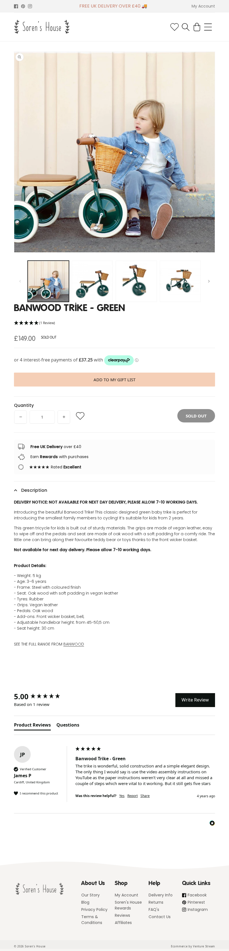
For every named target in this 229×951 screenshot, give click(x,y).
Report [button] (132, 796)
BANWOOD (73, 644)
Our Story (90, 895)
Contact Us (160, 917)
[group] (43, 696)
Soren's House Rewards (128, 905)
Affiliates (123, 922)
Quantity (24, 405)
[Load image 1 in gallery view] (48, 281)
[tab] (32, 726)
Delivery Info (161, 895)
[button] (186, 27)
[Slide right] (209, 281)
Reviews (122, 915)
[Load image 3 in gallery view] (136, 281)
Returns (156, 902)
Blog (85, 902)
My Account (126, 895)
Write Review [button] (195, 700)
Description (34, 490)
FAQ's (154, 909)
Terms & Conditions (91, 919)
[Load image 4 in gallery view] (180, 281)
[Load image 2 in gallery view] (92, 281)
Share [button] (145, 796)
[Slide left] (20, 281)
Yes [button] (122, 796)
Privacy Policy (94, 909)
